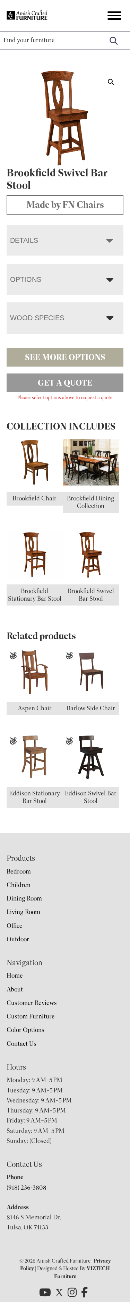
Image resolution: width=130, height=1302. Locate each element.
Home (15, 975)
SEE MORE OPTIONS (65, 357)
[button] (111, 82)
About (15, 989)
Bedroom (19, 871)
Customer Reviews (32, 1003)
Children (19, 885)
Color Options (25, 1030)
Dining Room (24, 898)
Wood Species (37, 318)
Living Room (23, 912)
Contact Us (21, 1043)
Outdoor (18, 939)
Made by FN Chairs (65, 205)
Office (15, 926)
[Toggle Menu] (114, 15)
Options (25, 279)
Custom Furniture (31, 1016)
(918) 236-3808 (26, 1187)
